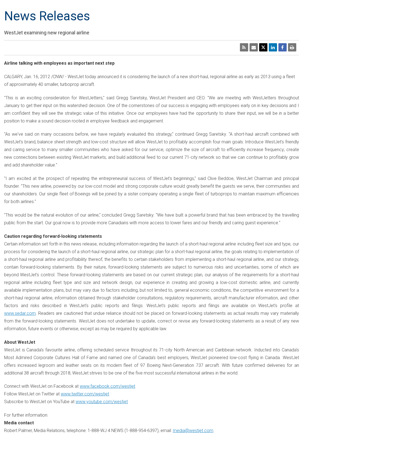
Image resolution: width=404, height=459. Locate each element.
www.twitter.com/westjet (85, 394)
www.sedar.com (20, 313)
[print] (292, 47)
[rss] (244, 47)
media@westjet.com (193, 430)
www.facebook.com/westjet (107, 386)
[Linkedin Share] (273, 47)
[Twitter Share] (263, 47)
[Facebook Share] (282, 47)
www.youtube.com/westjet (102, 401)
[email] (254, 47)
